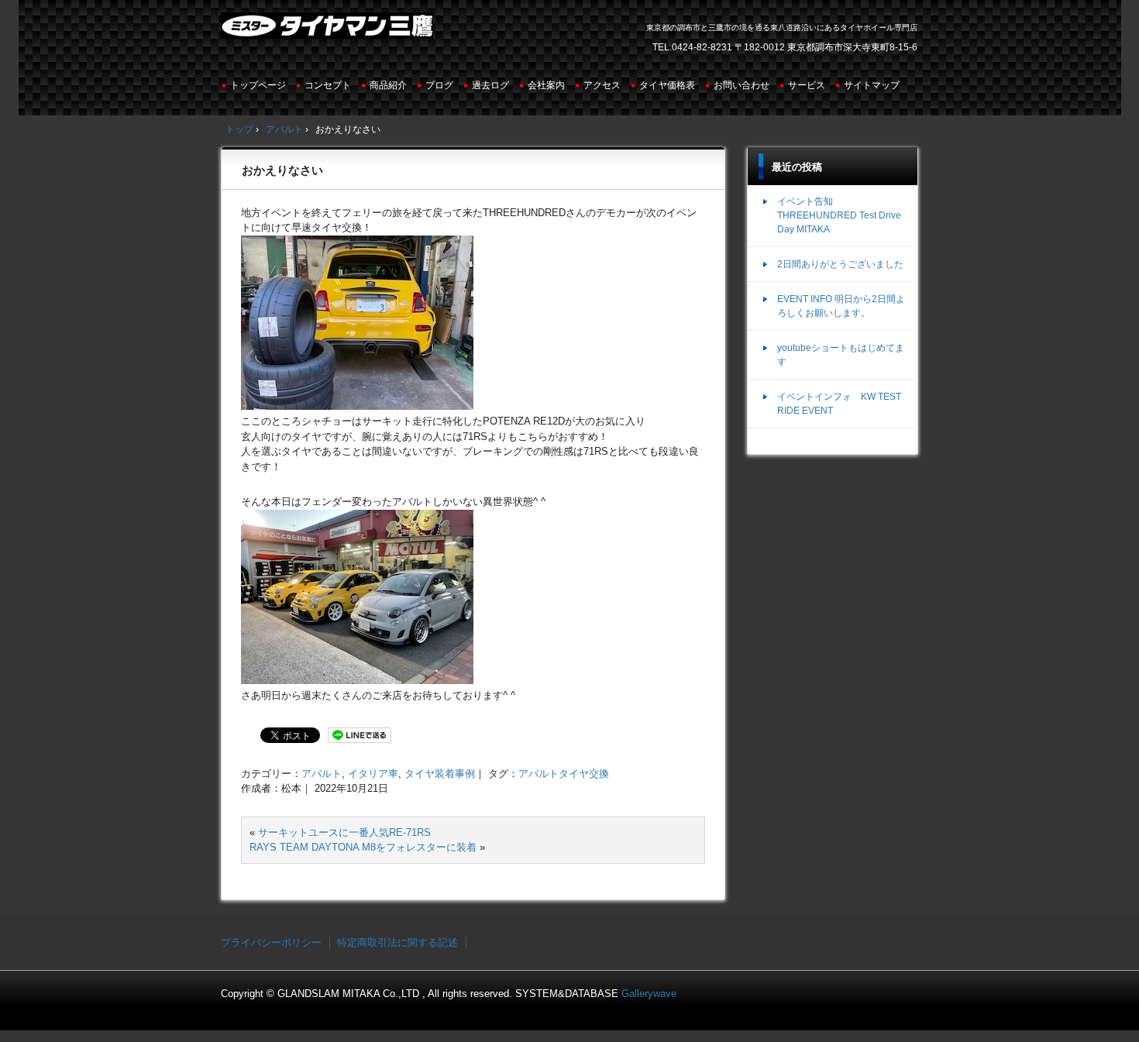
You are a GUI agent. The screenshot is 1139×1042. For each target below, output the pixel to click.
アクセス (602, 85)
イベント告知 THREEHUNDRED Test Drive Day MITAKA (839, 215)
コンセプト (328, 85)
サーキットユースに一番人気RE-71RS (344, 832)
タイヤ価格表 (667, 85)
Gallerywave (648, 993)
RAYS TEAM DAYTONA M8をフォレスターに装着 (363, 847)
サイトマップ (872, 85)
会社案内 (546, 85)
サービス (806, 85)
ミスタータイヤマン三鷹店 (329, 31)
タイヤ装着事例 (439, 773)
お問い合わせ (741, 85)
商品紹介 (388, 85)
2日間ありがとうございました (840, 264)
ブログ (439, 85)
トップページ (258, 85)
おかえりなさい (282, 170)
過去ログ (490, 85)
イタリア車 (373, 773)
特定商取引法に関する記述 (397, 942)
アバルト (321, 773)
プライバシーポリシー (271, 942)
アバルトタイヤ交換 (563, 773)
